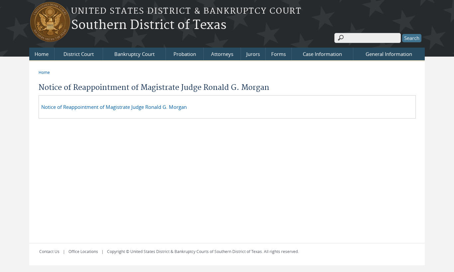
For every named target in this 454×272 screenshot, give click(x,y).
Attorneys (222, 54)
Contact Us (49, 251)
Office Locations (83, 251)
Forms (278, 54)
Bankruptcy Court (134, 54)
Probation (184, 54)
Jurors (253, 54)
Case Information (322, 54)
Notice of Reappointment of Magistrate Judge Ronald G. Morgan (114, 107)
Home (42, 54)
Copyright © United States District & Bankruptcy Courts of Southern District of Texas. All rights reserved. (203, 251)
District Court (78, 54)
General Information (389, 54)
